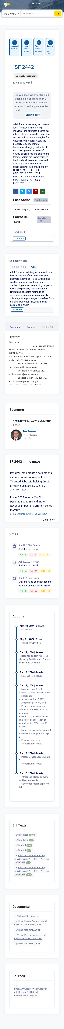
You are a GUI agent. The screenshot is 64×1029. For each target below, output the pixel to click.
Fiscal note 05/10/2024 (29, 944)
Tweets (31, 327)
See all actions (40, 200)
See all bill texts (42, 219)
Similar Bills (48, 327)
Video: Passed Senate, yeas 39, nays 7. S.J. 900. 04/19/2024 (30, 923)
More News (48, 519)
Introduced (26, 835)
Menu (38, 4)
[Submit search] (57, 13)
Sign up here (33, 114)
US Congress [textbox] (11, 13)
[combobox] (11, 13)
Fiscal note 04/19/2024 (29, 930)
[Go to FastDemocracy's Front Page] (5, 5)
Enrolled (21, 232)
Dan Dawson (30, 431)
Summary (15, 327)
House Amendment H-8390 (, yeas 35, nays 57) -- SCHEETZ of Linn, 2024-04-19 (31, 859)
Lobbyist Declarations (28, 916)
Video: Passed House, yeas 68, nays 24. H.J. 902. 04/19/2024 (30, 937)
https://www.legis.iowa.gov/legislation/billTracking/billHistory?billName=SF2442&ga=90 (31, 992)
